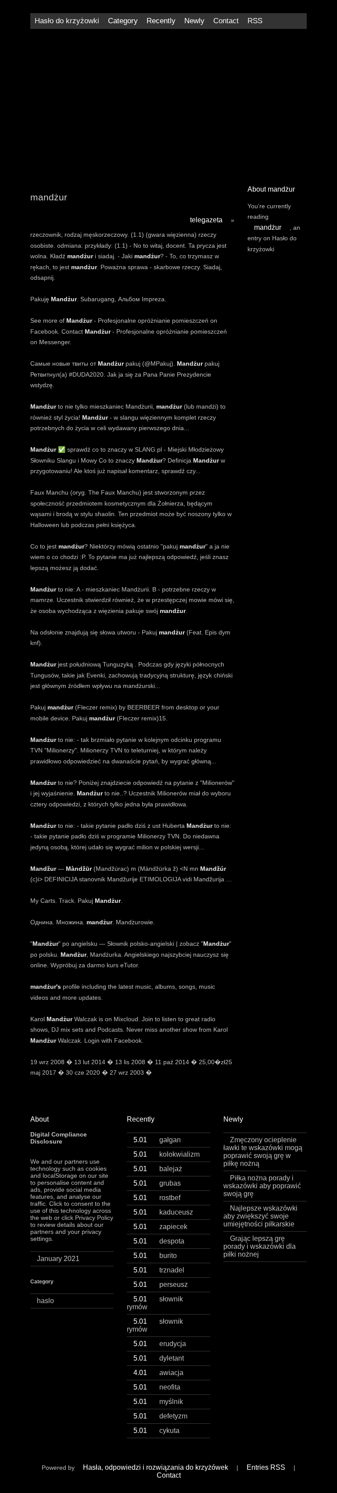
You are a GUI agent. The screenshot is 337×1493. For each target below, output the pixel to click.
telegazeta (206, 220)
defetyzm (160, 1416)
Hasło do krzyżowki (67, 21)
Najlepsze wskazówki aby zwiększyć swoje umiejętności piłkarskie (260, 1216)
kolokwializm (166, 1154)
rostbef (156, 1197)
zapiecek (160, 1226)
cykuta (156, 1430)
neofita (156, 1387)
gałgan (157, 1140)
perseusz (160, 1284)
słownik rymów (155, 1303)
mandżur (267, 227)
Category (123, 21)
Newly (194, 21)
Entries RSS (266, 1467)
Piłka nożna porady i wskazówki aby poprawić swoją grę (262, 1185)
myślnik (158, 1401)
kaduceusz (163, 1212)
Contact (226, 21)
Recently (161, 21)
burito (155, 1255)
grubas (157, 1183)
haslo (45, 1300)
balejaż (157, 1168)
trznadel (158, 1270)
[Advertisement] (168, 103)
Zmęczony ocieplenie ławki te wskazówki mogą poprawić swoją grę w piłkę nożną (262, 1151)
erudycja (159, 1343)
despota (158, 1241)
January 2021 (58, 1258)
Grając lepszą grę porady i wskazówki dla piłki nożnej (259, 1246)
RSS (254, 21)
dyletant (158, 1358)
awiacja (158, 1372)
